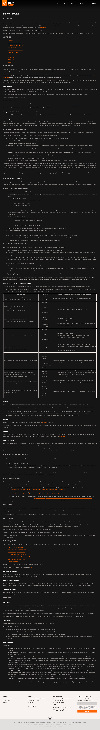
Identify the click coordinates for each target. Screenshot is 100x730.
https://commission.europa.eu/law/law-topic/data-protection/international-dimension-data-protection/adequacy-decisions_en (36, 489)
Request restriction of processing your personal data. (19, 556)
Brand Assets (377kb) (33, 706)
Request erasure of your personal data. (16, 552)
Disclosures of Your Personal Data (15, 50)
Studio (81, 3)
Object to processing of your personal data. (17, 554)
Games (65, 3)
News (72, 3)
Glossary (9, 62)
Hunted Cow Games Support (59, 702)
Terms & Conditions (57, 726)
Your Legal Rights (11, 59)
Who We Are (10, 40)
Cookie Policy (62, 436)
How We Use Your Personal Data (15, 47)
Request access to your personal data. (16, 547)
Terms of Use (43, 27)
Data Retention (11, 57)
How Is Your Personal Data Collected (16, 45)
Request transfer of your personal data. (16, 559)
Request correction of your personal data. (17, 549)
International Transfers (13, 52)
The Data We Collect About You (14, 43)
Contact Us (30, 702)
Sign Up (87, 711)
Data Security (11, 54)
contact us (33, 567)
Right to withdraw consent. (14, 561)
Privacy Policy (41, 726)
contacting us (45, 422)
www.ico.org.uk (75, 105)
